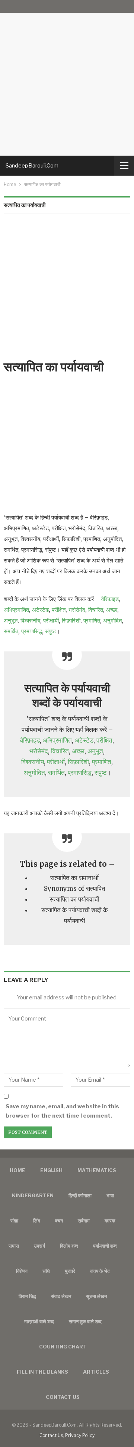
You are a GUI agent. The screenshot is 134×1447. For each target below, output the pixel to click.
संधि (46, 1271)
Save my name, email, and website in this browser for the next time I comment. (62, 1111)
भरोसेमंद (76, 609)
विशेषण (22, 1271)
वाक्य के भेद (100, 1271)
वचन (59, 1221)
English (51, 1170)
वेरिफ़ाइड (110, 599)
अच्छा (111, 609)
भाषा (110, 1195)
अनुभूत (10, 620)
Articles (96, 1372)
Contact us (63, 1397)
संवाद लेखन (61, 1296)
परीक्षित (59, 609)
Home (17, 1170)
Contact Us (51, 1435)
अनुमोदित (112, 620)
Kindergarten (33, 1195)
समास (14, 1246)
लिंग (36, 1221)
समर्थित (11, 631)
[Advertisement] (67, 78)
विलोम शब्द (69, 1246)
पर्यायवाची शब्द (105, 1246)
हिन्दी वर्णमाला (80, 1195)
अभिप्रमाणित (16, 609)
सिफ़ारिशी (71, 620)
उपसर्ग (39, 1246)
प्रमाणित (91, 620)
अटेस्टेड (40, 609)
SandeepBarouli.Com (32, 165)
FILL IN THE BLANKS (42, 1372)
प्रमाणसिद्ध (31, 631)
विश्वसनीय (30, 620)
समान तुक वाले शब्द (85, 1321)
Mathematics (96, 1170)
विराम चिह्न (27, 1296)
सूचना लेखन (96, 1296)
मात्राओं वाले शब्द (39, 1321)
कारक (110, 1221)
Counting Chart (63, 1347)
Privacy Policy (80, 1435)
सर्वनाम (84, 1221)
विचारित (95, 609)
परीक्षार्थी (51, 620)
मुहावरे (70, 1271)
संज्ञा (14, 1221)
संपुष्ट (50, 631)
